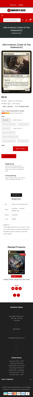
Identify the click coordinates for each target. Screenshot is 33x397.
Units (3, 145)
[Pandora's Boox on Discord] (20, 2)
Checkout (13, 5)
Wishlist (20, 5)
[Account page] (26, 20)
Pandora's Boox (16, 33)
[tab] (16, 195)
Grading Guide (23, 106)
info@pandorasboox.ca (16, 338)
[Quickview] (12, 288)
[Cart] (30, 20)
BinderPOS (26, 389)
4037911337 (16, 329)
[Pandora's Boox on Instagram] (16, 2)
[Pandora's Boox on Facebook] (13, 2)
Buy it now (9, 156)
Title (2, 116)
